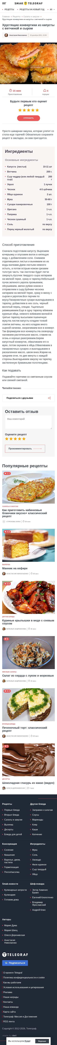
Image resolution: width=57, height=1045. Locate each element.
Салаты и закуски (31, 17)
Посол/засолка (11, 872)
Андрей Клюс (39, 910)
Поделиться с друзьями (20, 398)
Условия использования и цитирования (23, 987)
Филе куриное (39, 864)
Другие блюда (8, 617)
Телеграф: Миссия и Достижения (20, 1016)
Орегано (11, 209)
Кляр (34, 824)
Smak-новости (10, 884)
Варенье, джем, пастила (12, 861)
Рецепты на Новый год (32, 9)
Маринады (37, 820)
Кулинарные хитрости (15, 890)
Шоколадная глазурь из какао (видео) (28, 782)
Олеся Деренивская (15, 788)
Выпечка (6, 564)
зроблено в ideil (9, 1036)
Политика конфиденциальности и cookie (24, 977)
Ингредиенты (37, 844)
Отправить (28, 118)
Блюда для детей (13, 834)
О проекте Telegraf (12, 973)
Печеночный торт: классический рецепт (24, 729)
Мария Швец (10, 930)
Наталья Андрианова (16, 629)
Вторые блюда (8, 724)
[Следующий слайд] (54, 9)
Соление (8, 850)
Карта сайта (9, 1012)
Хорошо (42, 1041)
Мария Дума (10, 925)
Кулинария (9, 895)
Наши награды (11, 997)
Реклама (7, 992)
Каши (35, 829)
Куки (27, 1041)
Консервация (9, 844)
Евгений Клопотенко (42, 897)
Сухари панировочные (20, 204)
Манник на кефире (15, 568)
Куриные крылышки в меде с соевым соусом (28, 622)
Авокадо (36, 860)
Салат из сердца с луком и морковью (28, 675)
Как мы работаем (12, 982)
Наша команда (11, 1007)
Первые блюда (12, 810)
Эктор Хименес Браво (40, 891)
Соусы (35, 815)
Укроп (10, 184)
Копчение (37, 834)
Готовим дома (11, 899)
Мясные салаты (9, 672)
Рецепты (9, 9)
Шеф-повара (37, 884)
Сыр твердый (39, 869)
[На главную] (28, 3)
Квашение (9, 855)
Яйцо (35, 874)
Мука (10, 199)
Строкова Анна (13, 521)
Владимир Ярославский (39, 903)
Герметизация (11, 867)
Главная (6, 17)
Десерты (6, 779)
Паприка (12, 214)
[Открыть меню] (4, 3)
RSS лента (9, 1021)
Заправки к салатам (42, 810)
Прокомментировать (20, 448)
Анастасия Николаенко (18, 35)
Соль (10, 224)
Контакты (8, 1002)
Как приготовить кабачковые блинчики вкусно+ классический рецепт (24, 513)
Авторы (6, 919)
